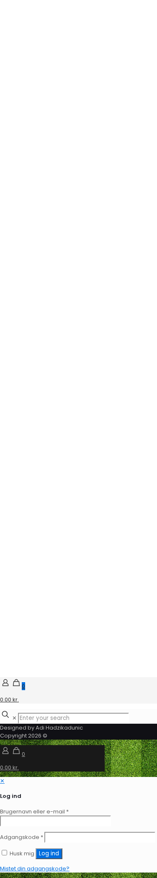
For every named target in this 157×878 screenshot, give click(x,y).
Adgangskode (21, 837)
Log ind (49, 853)
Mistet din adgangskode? (34, 869)
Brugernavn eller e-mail (34, 812)
